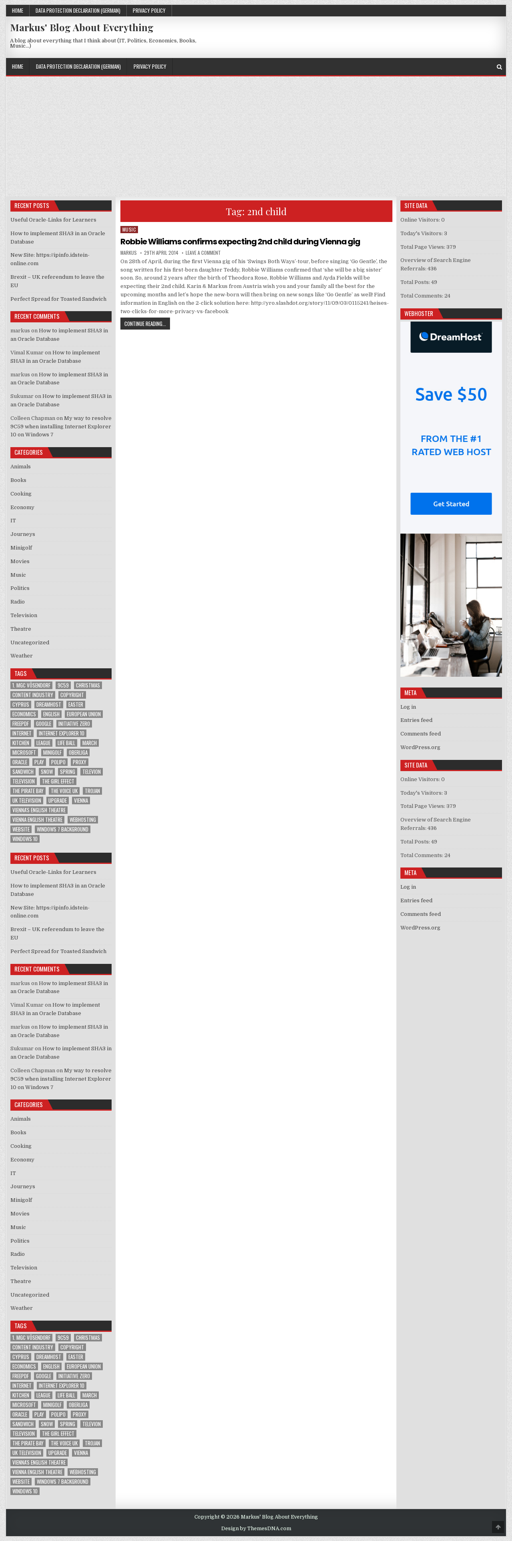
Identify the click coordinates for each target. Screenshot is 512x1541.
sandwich (23, 771)
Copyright (72, 695)
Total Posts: (415, 282)
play (39, 762)
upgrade (57, 800)
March (89, 743)
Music (129, 229)
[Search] (499, 67)
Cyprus (20, 704)
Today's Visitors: (422, 233)
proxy (79, 762)
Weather (21, 656)
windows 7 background (62, 829)
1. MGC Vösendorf (31, 685)
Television (23, 615)
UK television (26, 800)
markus (128, 252)
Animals (20, 467)
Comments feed (420, 734)
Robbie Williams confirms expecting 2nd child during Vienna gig (240, 241)
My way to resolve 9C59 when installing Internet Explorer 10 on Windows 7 (61, 426)
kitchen (20, 743)
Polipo (58, 762)
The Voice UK (64, 791)
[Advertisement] (256, 136)
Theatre (20, 629)
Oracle (19, 762)
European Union (84, 714)
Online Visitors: (420, 220)
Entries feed (416, 720)
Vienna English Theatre (37, 819)
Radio (17, 602)
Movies (20, 561)
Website (21, 829)
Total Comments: (422, 296)
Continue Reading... (147, 323)
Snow (47, 771)
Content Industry (32, 695)
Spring (67, 771)
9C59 (63, 685)
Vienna (81, 800)
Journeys (22, 534)
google (43, 724)
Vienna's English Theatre (39, 810)
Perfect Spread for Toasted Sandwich (58, 299)
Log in (408, 707)
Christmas (88, 685)
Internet (22, 733)
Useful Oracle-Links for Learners (53, 220)
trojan (92, 791)
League (43, 743)
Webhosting (83, 819)
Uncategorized (29, 643)
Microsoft (24, 752)
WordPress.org (420, 747)
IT (13, 521)
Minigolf (21, 548)
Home (17, 10)
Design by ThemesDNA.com (256, 1528)
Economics (24, 714)
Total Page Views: (423, 247)
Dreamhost (48, 704)
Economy (22, 507)
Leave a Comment (203, 252)
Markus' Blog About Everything (82, 27)
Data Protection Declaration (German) (78, 10)
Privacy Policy (149, 10)
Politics (20, 588)
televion (91, 771)
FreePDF (20, 724)
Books (18, 480)
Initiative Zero (74, 724)
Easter (75, 704)
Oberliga (78, 752)
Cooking (21, 494)
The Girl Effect (58, 781)
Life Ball (66, 743)
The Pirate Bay (28, 791)
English (51, 714)
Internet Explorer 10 (61, 733)
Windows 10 (25, 839)
